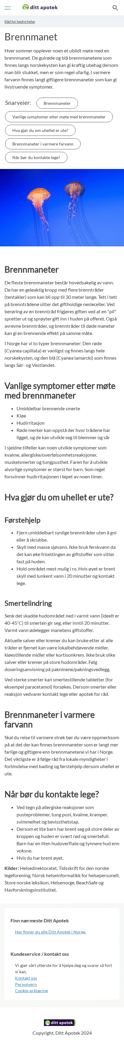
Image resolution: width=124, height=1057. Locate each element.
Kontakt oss (26, 977)
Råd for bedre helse (20, 21)
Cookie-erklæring (31, 990)
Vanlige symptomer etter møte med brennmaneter (59, 116)
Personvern (26, 984)
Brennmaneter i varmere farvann (42, 143)
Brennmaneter (57, 103)
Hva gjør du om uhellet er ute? (40, 130)
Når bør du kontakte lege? (36, 157)
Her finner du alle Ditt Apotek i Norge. (50, 931)
